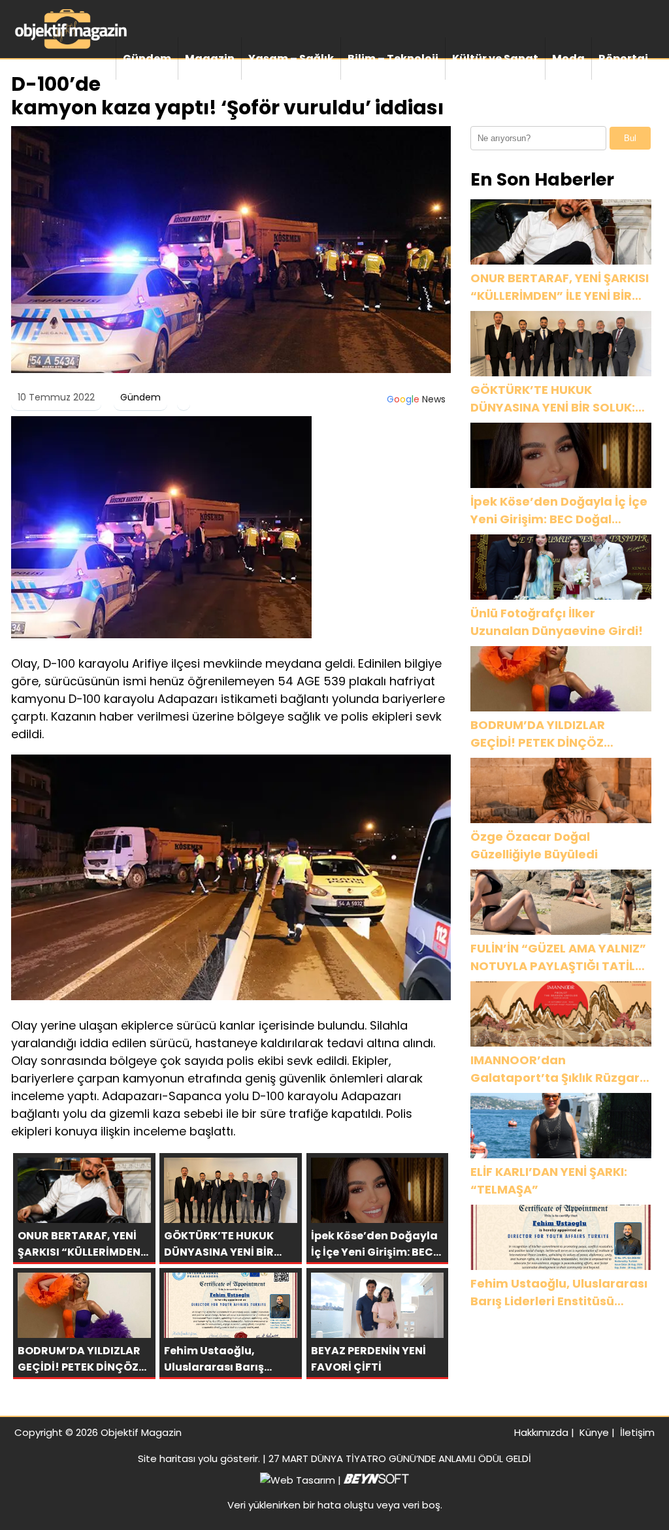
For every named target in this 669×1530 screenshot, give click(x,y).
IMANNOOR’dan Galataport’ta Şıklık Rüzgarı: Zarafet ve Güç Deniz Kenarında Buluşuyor (558, 1069)
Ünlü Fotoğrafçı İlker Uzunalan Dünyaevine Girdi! (556, 622)
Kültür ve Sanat (495, 58)
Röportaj (623, 58)
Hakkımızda (541, 1432)
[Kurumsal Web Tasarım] (376, 1480)
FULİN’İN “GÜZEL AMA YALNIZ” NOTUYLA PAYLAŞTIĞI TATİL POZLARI (558, 957)
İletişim (637, 1432)
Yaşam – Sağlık (291, 58)
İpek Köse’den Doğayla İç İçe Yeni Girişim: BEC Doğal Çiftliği (558, 510)
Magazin (210, 58)
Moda (568, 58)
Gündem (147, 58)
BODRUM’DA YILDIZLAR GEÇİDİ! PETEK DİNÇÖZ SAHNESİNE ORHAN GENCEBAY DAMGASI (559, 734)
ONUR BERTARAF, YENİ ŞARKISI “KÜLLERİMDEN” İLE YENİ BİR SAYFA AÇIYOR (559, 287)
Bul (630, 138)
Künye (594, 1432)
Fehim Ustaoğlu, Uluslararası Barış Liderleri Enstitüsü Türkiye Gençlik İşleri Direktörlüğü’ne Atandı (558, 1292)
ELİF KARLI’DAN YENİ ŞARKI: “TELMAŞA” (548, 1180)
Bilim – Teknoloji (393, 58)
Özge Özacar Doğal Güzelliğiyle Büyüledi (534, 845)
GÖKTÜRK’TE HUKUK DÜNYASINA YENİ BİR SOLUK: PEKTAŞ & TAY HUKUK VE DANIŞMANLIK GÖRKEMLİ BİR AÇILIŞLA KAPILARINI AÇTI (553, 399)
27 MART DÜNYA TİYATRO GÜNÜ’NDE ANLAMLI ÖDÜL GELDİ (400, 1458)
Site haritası (166, 1458)
